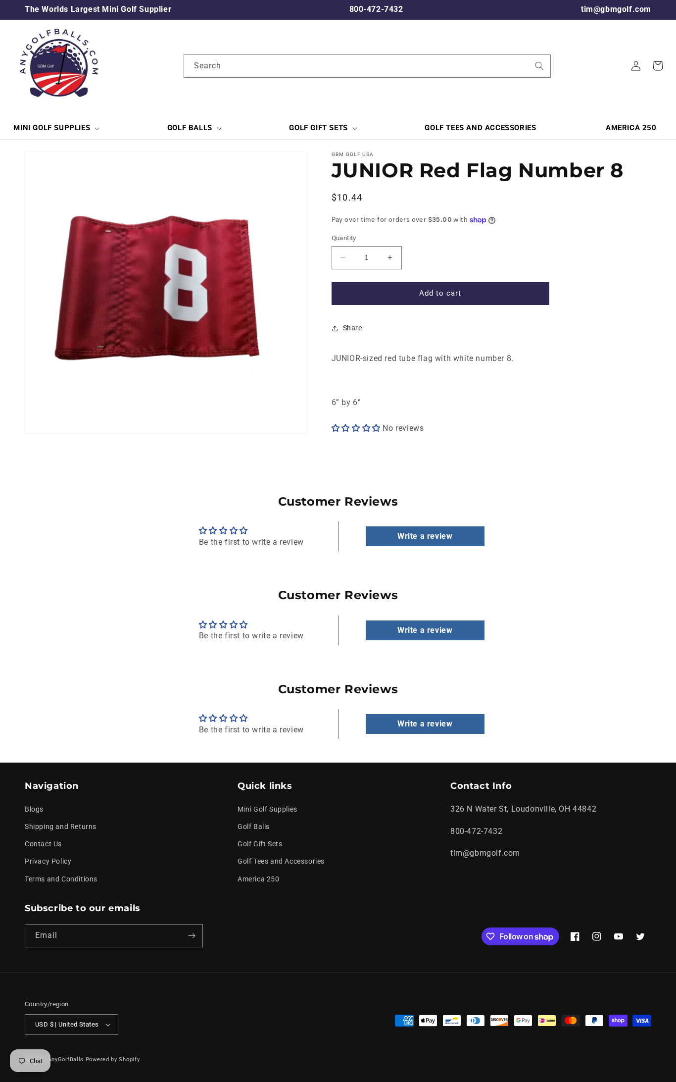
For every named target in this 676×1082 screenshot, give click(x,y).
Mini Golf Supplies (267, 809)
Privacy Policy (48, 861)
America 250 (259, 879)
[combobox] (367, 66)
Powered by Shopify (113, 1059)
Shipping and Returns (61, 826)
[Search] (539, 66)
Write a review (424, 536)
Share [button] (352, 328)
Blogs (34, 809)
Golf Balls (254, 826)
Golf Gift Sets (260, 844)
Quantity (344, 238)
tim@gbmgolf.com (616, 9)
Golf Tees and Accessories (281, 861)
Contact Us (43, 844)
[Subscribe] (191, 935)
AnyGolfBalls (66, 1059)
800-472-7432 (376, 9)
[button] (55, 128)
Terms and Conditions (61, 879)
